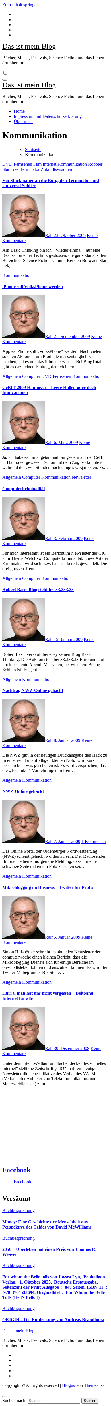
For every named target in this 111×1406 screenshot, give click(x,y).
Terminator (30, 169)
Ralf (49, 235)
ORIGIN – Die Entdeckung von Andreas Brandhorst (53, 1319)
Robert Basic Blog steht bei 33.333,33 (38, 589)
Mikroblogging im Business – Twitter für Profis (47, 887)
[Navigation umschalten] (4, 80)
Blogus (68, 1385)
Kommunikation (72, 164)
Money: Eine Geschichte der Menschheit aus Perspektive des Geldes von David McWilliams (46, 1224)
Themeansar (95, 1385)
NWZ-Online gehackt (23, 791)
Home (19, 111)
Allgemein (12, 376)
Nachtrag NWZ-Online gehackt (32, 690)
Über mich (23, 121)
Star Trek (11, 169)
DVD (8, 164)
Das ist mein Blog (29, 46)
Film (38, 164)
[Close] (4, 1396)
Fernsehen (23, 164)
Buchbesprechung (18, 1210)
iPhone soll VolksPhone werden (32, 286)
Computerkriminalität (23, 488)
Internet (50, 164)
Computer (31, 376)
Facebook (16, 1170)
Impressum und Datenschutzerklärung (48, 116)
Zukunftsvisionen (56, 169)
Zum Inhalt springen (20, 4)
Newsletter (81, 477)
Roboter (95, 164)
